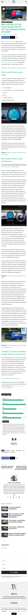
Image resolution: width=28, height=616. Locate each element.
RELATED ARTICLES (6, 504)
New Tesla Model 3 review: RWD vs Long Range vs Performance (16, 515)
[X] (17, 497)
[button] (2, 2)
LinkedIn (11, 387)
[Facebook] (8, 497)
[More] (16, 37)
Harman (13, 450)
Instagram (20, 386)
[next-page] (4, 540)
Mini (23, 450)
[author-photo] (14, 481)
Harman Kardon (18, 450)
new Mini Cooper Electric (9, 41)
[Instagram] (11, 497)
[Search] (26, 2)
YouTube (15, 386)
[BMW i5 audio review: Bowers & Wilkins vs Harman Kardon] (4, 535)
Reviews (2, 5)
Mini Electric (13, 452)
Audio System (7, 450)
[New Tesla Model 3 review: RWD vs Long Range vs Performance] (4, 515)
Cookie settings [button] (11, 611)
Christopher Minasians (7, 34)
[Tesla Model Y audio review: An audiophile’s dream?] (4, 522)
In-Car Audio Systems (10, 5)
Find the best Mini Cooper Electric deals (10, 378)
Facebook (3, 387)
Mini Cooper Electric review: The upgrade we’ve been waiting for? (21, 468)
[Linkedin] (14, 497)
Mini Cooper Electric (5, 452)
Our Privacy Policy (21, 611)
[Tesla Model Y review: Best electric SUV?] (4, 528)
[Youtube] (19, 497)
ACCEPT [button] (14, 613)
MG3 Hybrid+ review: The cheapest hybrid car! (7, 467)
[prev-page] (2, 540)
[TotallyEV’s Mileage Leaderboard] (4, 509)
